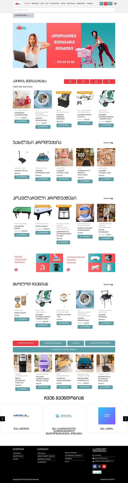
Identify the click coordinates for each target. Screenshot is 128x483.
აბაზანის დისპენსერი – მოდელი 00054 (83, 319)
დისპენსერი (84, 310)
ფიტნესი (37, 168)
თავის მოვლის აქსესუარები (42, 112)
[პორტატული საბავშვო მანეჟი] (22, 99)
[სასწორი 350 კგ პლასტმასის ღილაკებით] (64, 363)
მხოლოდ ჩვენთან (39, 114)
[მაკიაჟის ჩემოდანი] (43, 299)
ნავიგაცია (42, 449)
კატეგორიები (21, 15)
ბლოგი (63, 3)
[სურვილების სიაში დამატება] (27, 94)
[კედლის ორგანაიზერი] (43, 99)
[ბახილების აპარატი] (106, 213)
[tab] (25, 343)
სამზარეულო (81, 168)
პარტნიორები (80, 3)
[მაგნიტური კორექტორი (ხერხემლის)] (106, 299)
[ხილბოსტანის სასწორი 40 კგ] (43, 363)
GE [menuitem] (106, 3)
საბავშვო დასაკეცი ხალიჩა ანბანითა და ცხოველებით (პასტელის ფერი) (21, 232)
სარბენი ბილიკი (105, 171)
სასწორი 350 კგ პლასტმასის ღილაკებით (63, 379)
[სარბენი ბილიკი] (106, 157)
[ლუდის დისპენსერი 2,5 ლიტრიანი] (85, 157)
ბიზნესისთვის (39, 374)
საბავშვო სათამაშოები (23, 110)
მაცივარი (58, 110)
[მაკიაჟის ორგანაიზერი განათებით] (64, 213)
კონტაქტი (89, 3)
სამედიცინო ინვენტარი (104, 314)
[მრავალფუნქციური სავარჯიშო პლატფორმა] (43, 157)
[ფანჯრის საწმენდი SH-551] (85, 363)
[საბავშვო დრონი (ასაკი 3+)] (85, 99)
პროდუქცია (35, 3)
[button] (21, 121)
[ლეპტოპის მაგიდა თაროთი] (64, 299)
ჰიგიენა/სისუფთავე (103, 227)
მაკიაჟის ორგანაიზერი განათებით (62, 230)
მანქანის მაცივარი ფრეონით (60, 117)
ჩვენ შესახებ (71, 3)
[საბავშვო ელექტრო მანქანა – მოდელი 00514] (106, 99)
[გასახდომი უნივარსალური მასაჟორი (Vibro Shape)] (85, 213)
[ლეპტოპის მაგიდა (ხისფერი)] (23, 363)
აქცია (42, 3)
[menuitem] (101, 3)
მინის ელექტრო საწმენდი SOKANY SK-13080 (105, 379)
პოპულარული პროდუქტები (20, 223)
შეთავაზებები (54, 3)
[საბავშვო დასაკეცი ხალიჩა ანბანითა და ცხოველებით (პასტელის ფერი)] (22, 213)
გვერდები (18, 449)
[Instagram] (99, 466)
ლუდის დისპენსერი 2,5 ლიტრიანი (84, 175)
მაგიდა (58, 310)
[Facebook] (95, 466)
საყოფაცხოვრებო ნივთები (41, 115)
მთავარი (27, 3)
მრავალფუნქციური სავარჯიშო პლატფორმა (42, 173)
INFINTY (112, 479)
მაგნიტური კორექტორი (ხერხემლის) (104, 319)
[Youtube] (104, 466)
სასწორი (45, 374)
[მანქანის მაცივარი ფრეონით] (64, 99)
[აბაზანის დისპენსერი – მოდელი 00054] (85, 299)
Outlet (47, 3)
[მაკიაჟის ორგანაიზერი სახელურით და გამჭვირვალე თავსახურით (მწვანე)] (43, 213)
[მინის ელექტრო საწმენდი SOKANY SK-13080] (105, 363)
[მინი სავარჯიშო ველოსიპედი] (64, 157)
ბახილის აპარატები (103, 223)
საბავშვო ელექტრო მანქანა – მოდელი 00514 (106, 117)
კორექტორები (102, 310)
